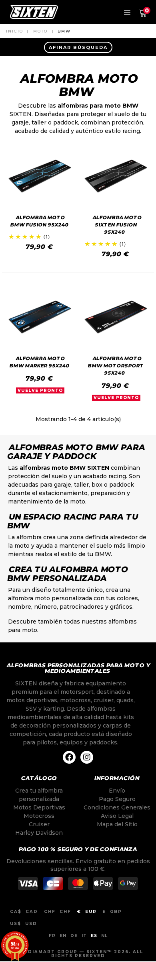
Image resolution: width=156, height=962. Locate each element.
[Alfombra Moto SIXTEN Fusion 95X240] (116, 176)
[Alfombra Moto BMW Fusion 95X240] (40, 176)
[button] (78, 47)
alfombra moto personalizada (50, 598)
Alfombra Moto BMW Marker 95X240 (39, 362)
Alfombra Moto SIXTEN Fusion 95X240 (117, 224)
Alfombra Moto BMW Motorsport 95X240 (116, 365)
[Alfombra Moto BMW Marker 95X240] (40, 317)
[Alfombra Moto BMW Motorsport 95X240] (116, 317)
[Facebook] (69, 757)
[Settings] (127, 12)
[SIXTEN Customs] (34, 12)
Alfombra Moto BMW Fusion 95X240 (39, 221)
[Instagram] (86, 757)
